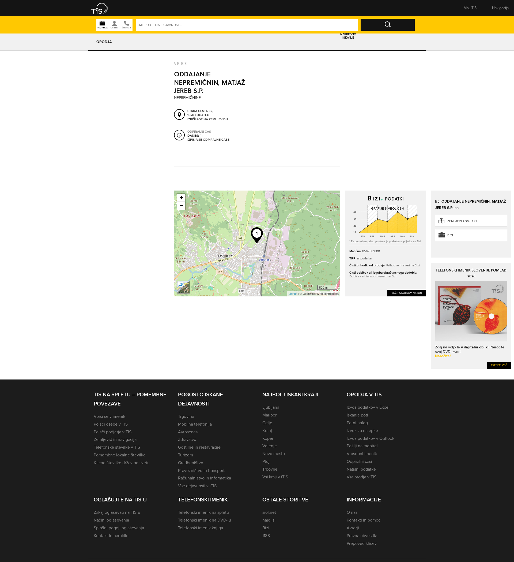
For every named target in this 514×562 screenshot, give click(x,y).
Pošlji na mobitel (362, 446)
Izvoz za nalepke (362, 430)
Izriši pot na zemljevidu (207, 119)
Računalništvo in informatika (204, 478)
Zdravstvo (187, 439)
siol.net (269, 512)
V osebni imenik (362, 454)
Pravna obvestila (362, 536)
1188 (266, 536)
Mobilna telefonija (195, 424)
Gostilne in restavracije (199, 447)
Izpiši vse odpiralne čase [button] (208, 140)
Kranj (267, 430)
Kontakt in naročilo (111, 536)
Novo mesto (273, 454)
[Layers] (183, 287)
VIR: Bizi (180, 63)
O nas (352, 512)
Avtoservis (188, 432)
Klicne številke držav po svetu (122, 463)
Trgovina (186, 416)
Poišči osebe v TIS (111, 424)
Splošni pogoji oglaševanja (119, 528)
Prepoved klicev (362, 543)
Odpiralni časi (359, 461)
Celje (267, 423)
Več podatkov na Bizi (406, 293)
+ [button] (181, 197)
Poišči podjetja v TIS (112, 432)
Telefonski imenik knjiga (200, 528)
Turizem (185, 455)
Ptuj (266, 461)
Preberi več (499, 365)
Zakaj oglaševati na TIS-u (117, 512)
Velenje (269, 446)
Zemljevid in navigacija (115, 439)
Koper (267, 438)
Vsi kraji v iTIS (275, 477)
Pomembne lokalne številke (120, 455)
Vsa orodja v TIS (361, 477)
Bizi (450, 235)
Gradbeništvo (190, 463)
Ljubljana (270, 407)
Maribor (269, 415)
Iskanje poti (357, 415)
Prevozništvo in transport (201, 470)
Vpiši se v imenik (109, 416)
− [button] (181, 205)
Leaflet (293, 294)
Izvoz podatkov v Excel (368, 407)
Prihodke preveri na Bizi (403, 265)
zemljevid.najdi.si (462, 220)
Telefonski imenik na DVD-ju (204, 520)
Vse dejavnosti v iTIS (197, 486)
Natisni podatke (361, 469)
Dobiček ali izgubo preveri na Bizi (372, 276)
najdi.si (268, 520)
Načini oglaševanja (111, 520)
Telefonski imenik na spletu (203, 512)
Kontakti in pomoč (363, 520)
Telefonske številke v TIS (117, 447)
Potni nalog (357, 423)
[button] (103, 8)
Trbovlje (269, 469)
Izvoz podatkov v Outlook (370, 438)
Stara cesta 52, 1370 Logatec (200, 113)
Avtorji (353, 528)
